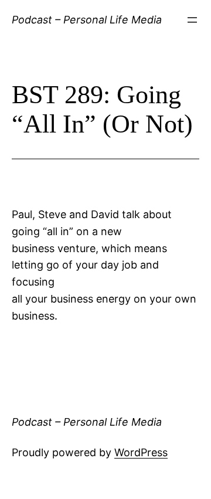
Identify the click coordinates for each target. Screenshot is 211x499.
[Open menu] (192, 20)
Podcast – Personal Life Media (87, 19)
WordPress (141, 452)
